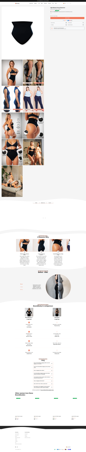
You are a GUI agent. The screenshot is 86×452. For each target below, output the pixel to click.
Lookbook (16, 441)
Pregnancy (49, 3)
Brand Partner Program (27, 437)
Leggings (35, 3)
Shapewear (45, 3)
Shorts (56, 3)
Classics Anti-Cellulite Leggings (57, 416)
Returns (16, 436)
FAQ (15, 442)
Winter (42, 3)
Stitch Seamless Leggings (37, 416)
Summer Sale (31, 3)
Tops (53, 3)
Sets (39, 3)
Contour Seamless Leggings (18, 416)
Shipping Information (17, 437)
